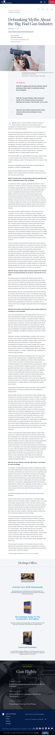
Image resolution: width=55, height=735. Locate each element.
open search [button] (45, 2)
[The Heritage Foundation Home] (6, 2)
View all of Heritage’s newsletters (34, 719)
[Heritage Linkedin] (46, 729)
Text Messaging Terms (15, 728)
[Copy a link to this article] (47, 9)
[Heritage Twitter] (34, 729)
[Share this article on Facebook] (43, 9)
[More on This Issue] (40, 671)
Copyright (23, 728)
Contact (8, 723)
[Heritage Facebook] (40, 729)
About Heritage (11, 714)
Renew (8, 721)
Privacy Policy (5, 728)
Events (8, 716)
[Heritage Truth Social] (37, 729)
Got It (45, 733)
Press (7, 718)
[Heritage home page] (3, 714)
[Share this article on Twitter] (38, 9)
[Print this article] (52, 9)
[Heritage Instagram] (43, 729)
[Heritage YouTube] (52, 729)
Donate (51, 2)
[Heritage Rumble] (49, 729)
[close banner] (53, 733)
